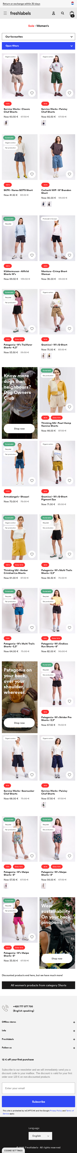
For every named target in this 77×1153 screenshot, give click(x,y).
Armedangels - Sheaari (16, 496)
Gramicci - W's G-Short (54, 344)
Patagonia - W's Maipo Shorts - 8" (16, 873)
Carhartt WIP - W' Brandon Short (56, 191)
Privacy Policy (56, 1110)
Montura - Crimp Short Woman (54, 272)
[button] (5, 13)
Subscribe (38, 1101)
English (37, 1135)
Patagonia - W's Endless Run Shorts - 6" (54, 645)
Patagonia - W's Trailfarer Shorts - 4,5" (18, 346)
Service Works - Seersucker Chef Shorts (19, 792)
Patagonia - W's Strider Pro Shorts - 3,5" (56, 718)
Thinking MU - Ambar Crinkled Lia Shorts (16, 571)
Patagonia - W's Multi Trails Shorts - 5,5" (56, 571)
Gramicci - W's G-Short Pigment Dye (54, 498)
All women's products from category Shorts (38, 985)
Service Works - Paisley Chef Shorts (54, 110)
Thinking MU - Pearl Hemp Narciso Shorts (56, 424)
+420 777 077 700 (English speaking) (23, 1009)
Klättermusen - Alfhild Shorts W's (16, 272)
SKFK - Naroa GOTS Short (18, 190)
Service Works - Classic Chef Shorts (17, 110)
